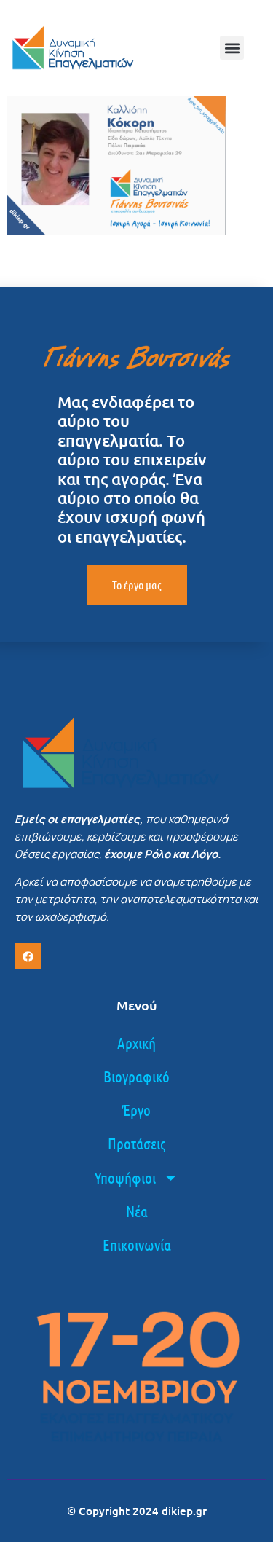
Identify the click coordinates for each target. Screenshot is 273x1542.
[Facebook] (28, 956)
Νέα (137, 1211)
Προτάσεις (136, 1143)
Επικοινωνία (137, 1244)
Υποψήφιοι (125, 1177)
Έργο (136, 1110)
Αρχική (136, 1043)
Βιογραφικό (136, 1076)
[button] (232, 48)
